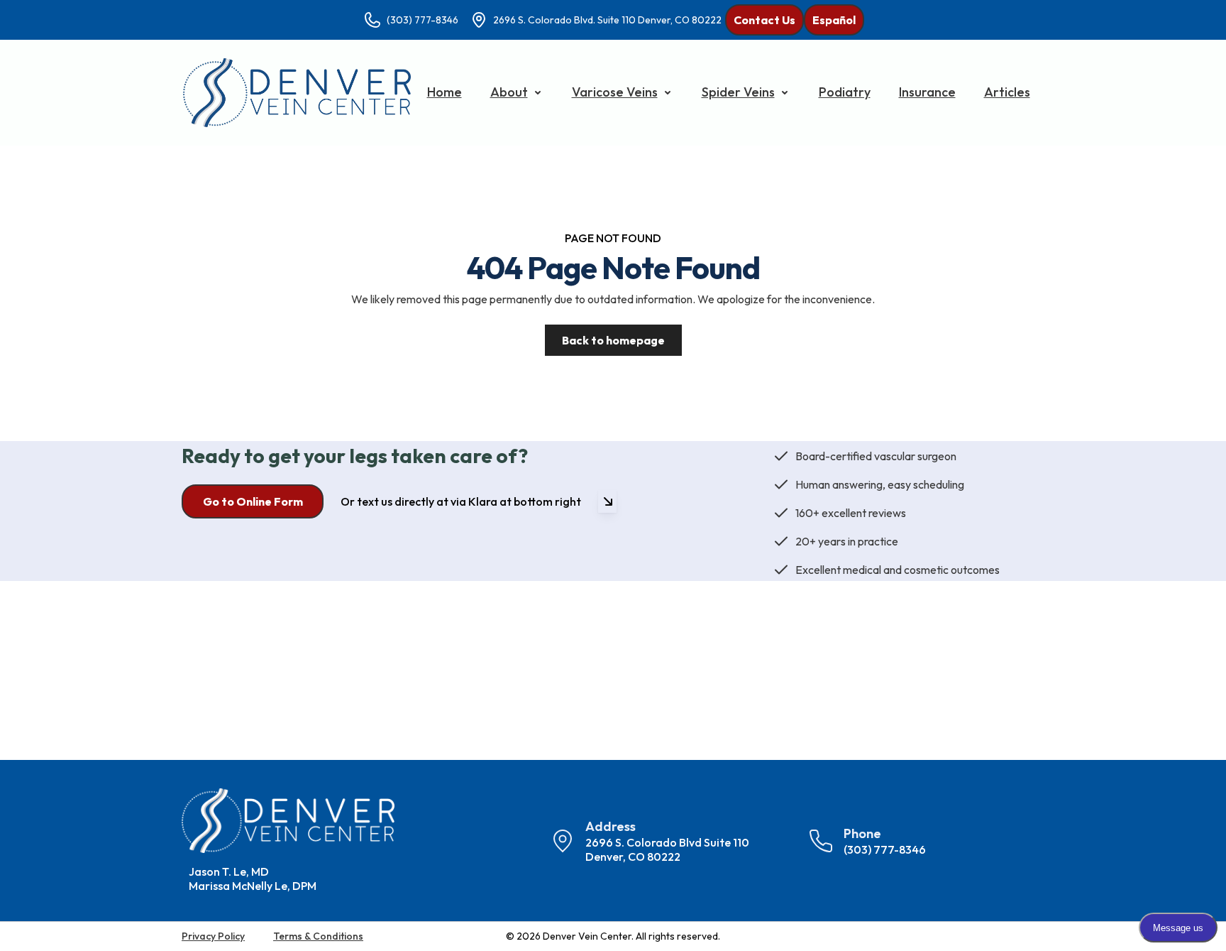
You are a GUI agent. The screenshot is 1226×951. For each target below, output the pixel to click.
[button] (517, 92)
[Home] (297, 93)
